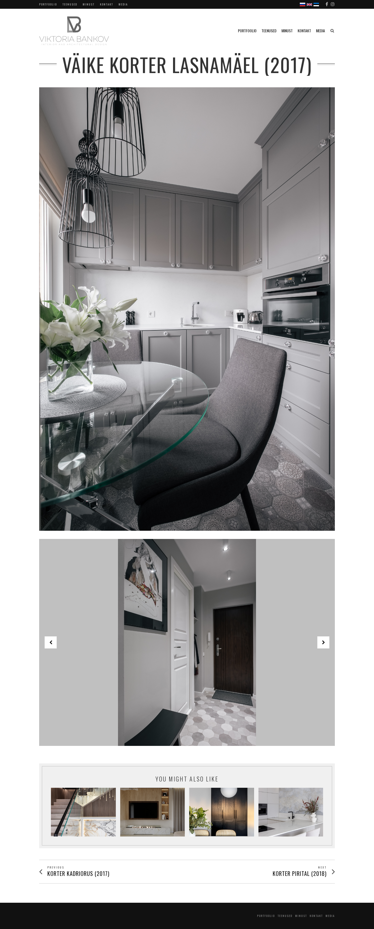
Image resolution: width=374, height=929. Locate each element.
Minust (88, 4)
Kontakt (106, 4)
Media (123, 4)
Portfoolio (48, 4)
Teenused (69, 4)
